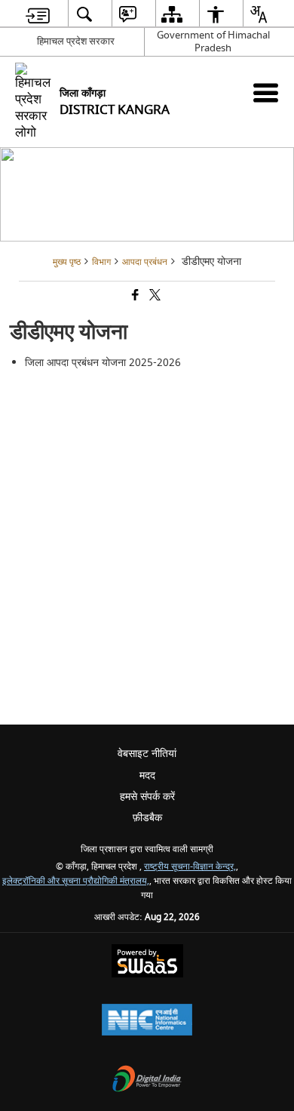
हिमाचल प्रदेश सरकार (76, 41)
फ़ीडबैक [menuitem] (147, 818)
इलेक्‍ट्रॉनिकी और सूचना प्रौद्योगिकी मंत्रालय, (75, 881)
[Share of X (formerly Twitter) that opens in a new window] (153, 296)
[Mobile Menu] (266, 92)
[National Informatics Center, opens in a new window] (147, 1022)
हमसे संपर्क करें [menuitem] (147, 797)
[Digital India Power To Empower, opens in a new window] (147, 1080)
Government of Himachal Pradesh (213, 41)
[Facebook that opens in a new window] (134, 296)
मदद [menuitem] (147, 775)
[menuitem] (38, 14)
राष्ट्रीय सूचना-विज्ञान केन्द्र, (190, 866)
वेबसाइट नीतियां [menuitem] (147, 754)
